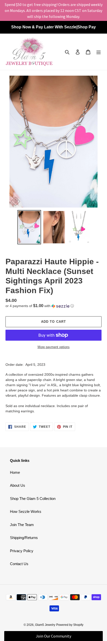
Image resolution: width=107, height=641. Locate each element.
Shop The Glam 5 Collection (32, 498)
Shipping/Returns (24, 537)
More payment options (54, 347)
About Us (17, 485)
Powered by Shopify (69, 625)
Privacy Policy (21, 551)
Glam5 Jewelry (45, 625)
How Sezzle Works (25, 511)
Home (15, 472)
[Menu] (98, 52)
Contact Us (19, 564)
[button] (39, 306)
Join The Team (22, 525)
